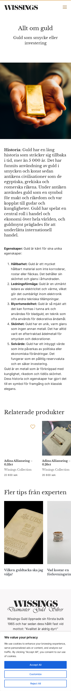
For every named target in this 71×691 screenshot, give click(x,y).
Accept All (35, 664)
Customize (35, 674)
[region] (35, 661)
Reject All (35, 683)
